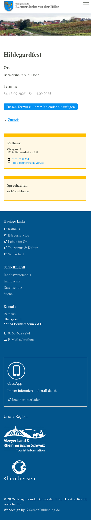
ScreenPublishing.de (44, 509)
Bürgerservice (18, 235)
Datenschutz (13, 287)
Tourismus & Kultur (23, 247)
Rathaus (14, 228)
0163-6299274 (20, 159)
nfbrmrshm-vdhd (27, 163)
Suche (8, 293)
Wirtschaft (16, 254)
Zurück (13, 119)
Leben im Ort (18, 241)
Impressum (12, 281)
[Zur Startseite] (31, 6)
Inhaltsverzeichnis (17, 274)
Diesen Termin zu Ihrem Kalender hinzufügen (40, 106)
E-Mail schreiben (21, 339)
